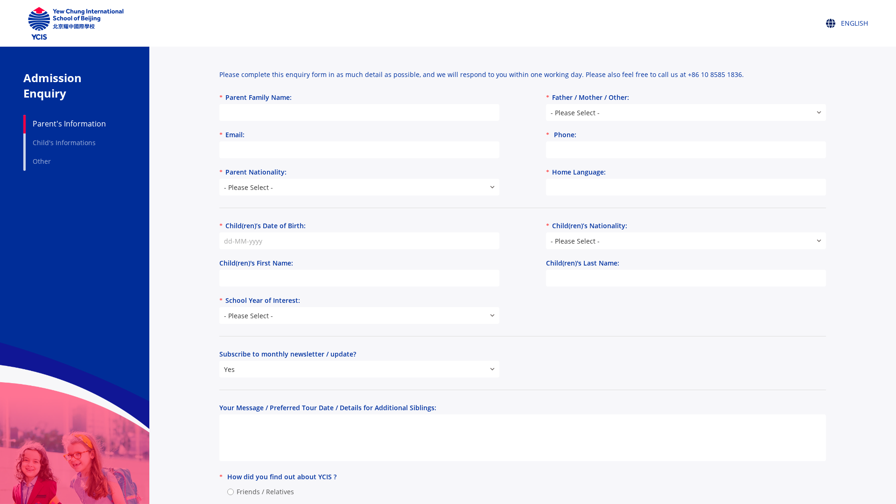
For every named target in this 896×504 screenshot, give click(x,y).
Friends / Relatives (265, 491)
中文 (839, 59)
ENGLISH (844, 39)
